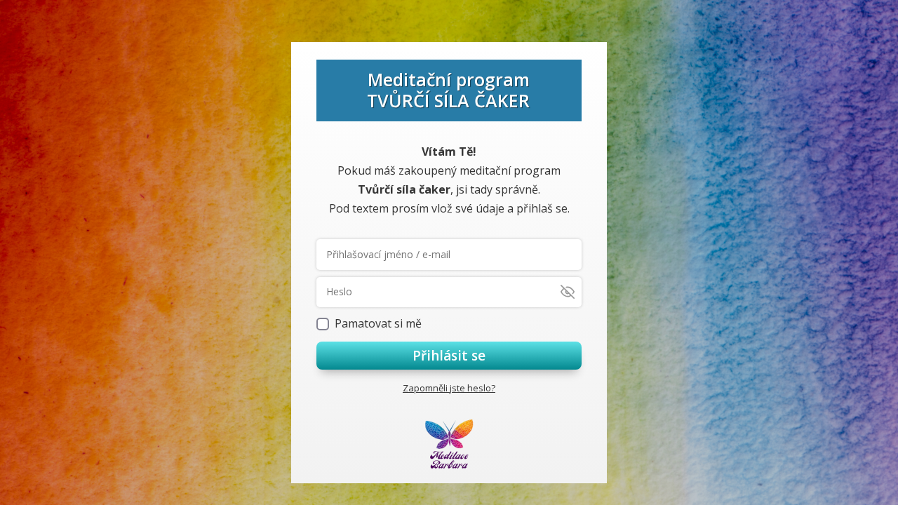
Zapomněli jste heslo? (449, 388)
